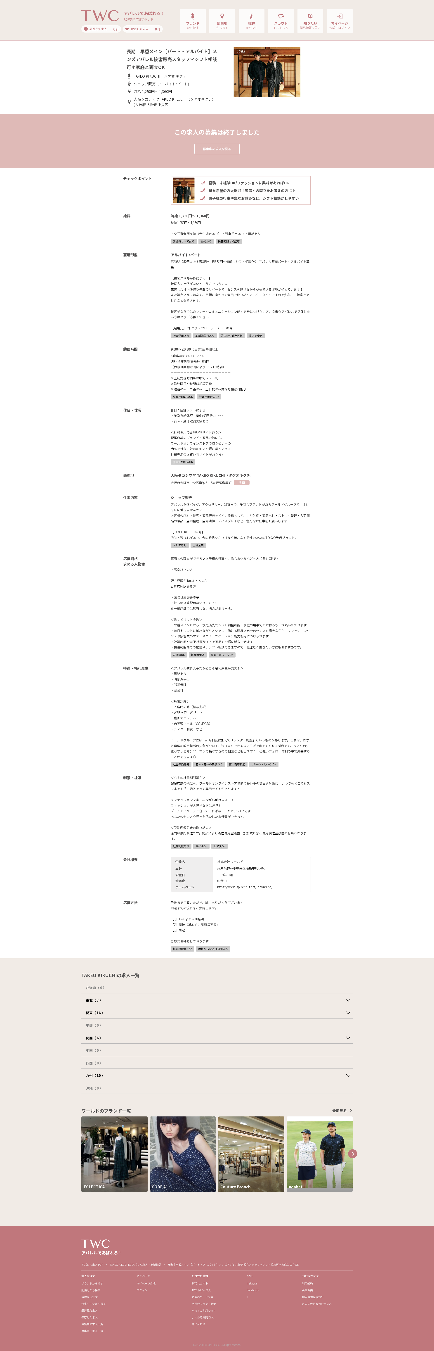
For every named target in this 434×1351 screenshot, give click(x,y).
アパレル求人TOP (92, 1264)
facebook (253, 1290)
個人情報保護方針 (313, 1297)
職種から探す (89, 1297)
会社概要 (307, 1290)
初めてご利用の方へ (204, 1310)
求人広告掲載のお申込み (317, 1304)
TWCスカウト (200, 1283)
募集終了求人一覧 (92, 1331)
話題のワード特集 (202, 1297)
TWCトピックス (201, 1290)
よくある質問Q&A (203, 1317)
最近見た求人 (89, 1310)
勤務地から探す (90, 1290)
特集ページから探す (93, 1304)
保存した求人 (89, 1317)
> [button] (352, 1153)
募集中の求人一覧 (92, 1324)
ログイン (142, 1290)
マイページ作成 (146, 1283)
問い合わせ (198, 1324)
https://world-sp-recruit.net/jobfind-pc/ (245, 887)
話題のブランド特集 (204, 1304)
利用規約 (307, 1283)
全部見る (339, 1110)
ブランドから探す (92, 1283)
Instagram (253, 1283)
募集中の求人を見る (217, 149)
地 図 (242, 482)
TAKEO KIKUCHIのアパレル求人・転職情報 (135, 1264)
